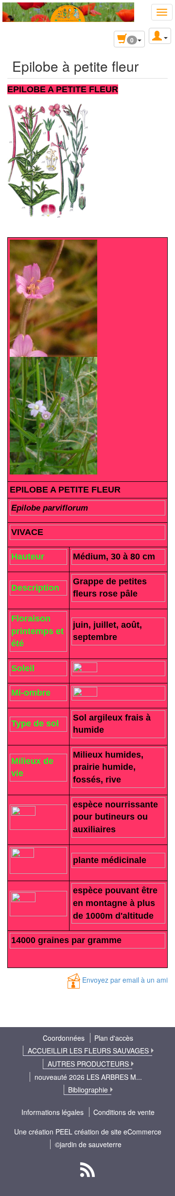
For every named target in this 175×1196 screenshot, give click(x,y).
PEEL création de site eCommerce (108, 1131)
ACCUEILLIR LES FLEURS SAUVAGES (88, 1050)
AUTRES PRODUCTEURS (88, 1064)
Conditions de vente (124, 1112)
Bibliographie (88, 1089)
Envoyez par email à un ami (125, 980)
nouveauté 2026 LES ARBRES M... (88, 1077)
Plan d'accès (113, 1038)
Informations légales (52, 1112)
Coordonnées (64, 1038)
